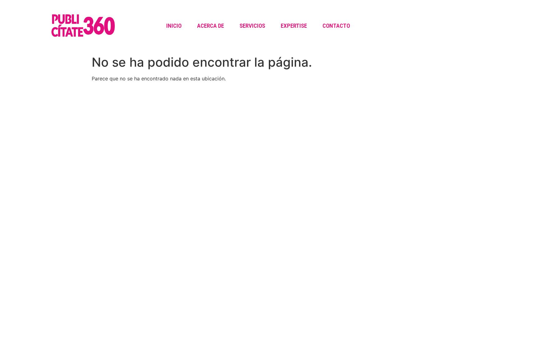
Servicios (252, 25)
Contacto (336, 25)
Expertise (294, 25)
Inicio (174, 25)
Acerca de (210, 25)
